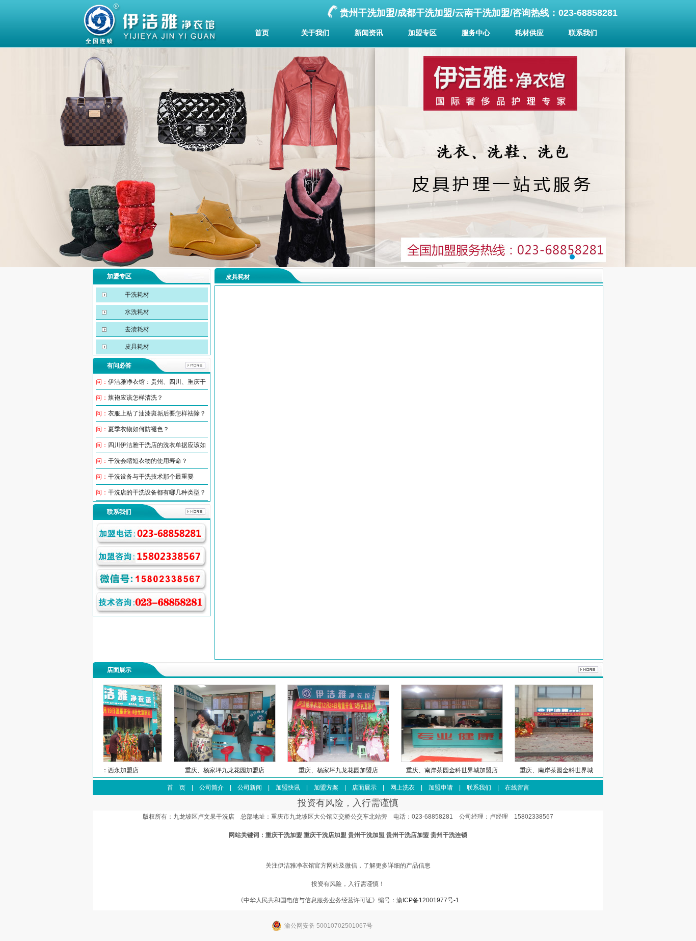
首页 (262, 33)
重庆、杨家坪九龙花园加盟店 (115, 770)
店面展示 (364, 787)
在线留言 (517, 787)
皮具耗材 (136, 346)
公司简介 (211, 787)
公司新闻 (249, 787)
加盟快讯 (288, 787)
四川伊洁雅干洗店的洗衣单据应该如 (157, 445)
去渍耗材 (136, 329)
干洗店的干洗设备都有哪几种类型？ (157, 492)
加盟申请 (441, 787)
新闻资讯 (369, 33)
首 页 (176, 787)
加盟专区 (422, 33)
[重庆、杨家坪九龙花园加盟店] (116, 760)
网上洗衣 (402, 787)
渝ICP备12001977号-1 (427, 900)
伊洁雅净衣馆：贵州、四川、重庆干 (157, 381)
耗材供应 (529, 33)
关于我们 (315, 33)
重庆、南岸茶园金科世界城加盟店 (343, 770)
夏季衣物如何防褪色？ (138, 429)
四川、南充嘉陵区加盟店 (570, 770)
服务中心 (476, 33)
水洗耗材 (136, 312)
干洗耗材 (136, 294)
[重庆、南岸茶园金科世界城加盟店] (343, 760)
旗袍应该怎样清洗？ (135, 397)
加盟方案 (326, 787)
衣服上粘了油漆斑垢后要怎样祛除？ (157, 413)
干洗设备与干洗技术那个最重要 (151, 476)
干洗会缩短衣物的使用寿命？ (148, 460)
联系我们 (583, 33)
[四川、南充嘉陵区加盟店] (570, 760)
